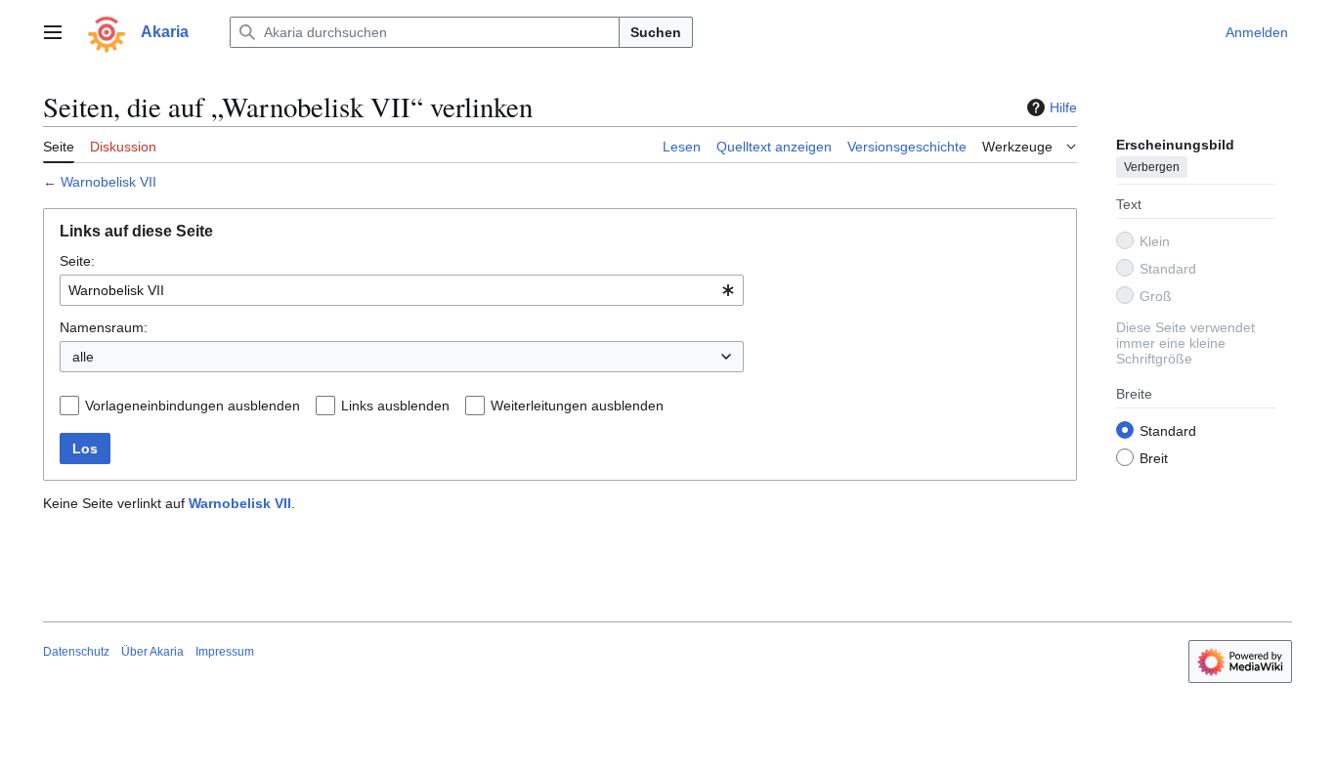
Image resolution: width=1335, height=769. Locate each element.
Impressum (224, 652)
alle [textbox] (83, 356)
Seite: (77, 261)
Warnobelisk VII (108, 182)
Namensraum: (104, 327)
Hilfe (1063, 107)
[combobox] (402, 290)
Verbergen (1152, 167)
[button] (52, 32)
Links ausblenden (395, 405)
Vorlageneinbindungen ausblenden (192, 405)
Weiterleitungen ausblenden (577, 405)
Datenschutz (76, 652)
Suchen (655, 32)
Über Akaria (152, 652)
